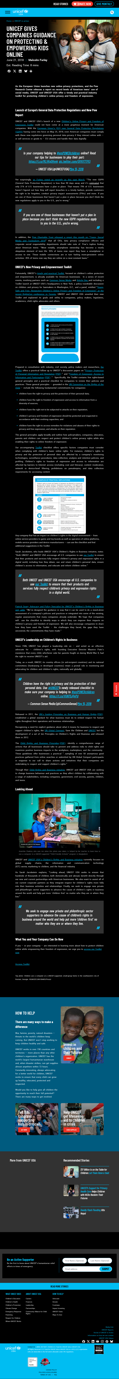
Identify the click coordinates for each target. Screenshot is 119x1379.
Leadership (30, 1305)
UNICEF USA (20, 12)
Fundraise (56, 1305)
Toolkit (38, 447)
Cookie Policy (51, 1370)
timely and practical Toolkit (50, 273)
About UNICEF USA (33, 1293)
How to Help (58, 1293)
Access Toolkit (22, 964)
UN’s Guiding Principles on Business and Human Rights (67, 714)
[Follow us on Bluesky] (111, 1341)
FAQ (55, 1375)
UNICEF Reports (107, 1330)
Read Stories (60, 4)
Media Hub (109, 1327)
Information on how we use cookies (100, 1335)
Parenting (9, 1315)
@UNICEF (53, 688)
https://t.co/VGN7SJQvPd (63, 696)
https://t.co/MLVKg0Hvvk (43, 161)
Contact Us (31, 1347)
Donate (55, 1302)
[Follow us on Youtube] (97, 1341)
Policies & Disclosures (48, 1372)
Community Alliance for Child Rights (36, 1313)
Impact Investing (59, 1308)
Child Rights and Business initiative (47, 769)
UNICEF (92, 730)
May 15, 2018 (76, 169)
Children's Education (13, 1299)
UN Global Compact (54, 730)
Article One (83, 280)
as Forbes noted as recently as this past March (58, 179)
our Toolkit (89, 555)
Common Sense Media (60, 280)
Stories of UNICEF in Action (103, 1333)
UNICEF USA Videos (106, 1338)
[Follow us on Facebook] (84, 1341)
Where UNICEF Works (13, 1321)
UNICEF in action (21, 21)
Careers (28, 1299)
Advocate (56, 1299)
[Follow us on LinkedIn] (93, 1341)
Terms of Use (45, 1375)
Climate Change (11, 1308)
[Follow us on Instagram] (102, 1341)
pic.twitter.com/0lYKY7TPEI (74, 161)
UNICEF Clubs (58, 1312)
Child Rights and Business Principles (39, 743)
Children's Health (12, 1302)
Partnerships (30, 1308)
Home (9, 21)
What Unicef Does (13, 1293)
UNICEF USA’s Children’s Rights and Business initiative (55, 859)
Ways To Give (57, 1315)
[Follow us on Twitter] (88, 1341)
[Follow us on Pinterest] (107, 1341)
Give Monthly (104, 4)
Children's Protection (13, 1305)
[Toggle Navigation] (7, 12)
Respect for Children (13, 1318)
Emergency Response (13, 1312)
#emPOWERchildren (68, 153)
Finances (29, 1302)
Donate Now (84, 4)
